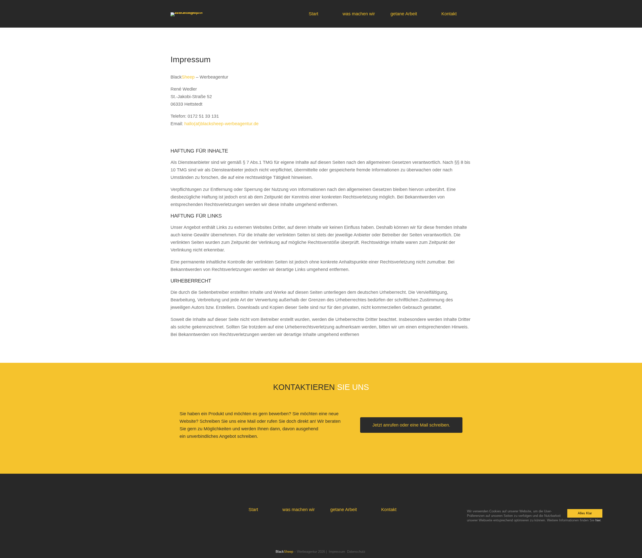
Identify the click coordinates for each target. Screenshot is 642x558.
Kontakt (449, 13)
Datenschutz (356, 551)
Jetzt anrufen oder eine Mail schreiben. (411, 425)
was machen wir (359, 13)
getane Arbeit (403, 13)
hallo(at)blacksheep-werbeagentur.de (221, 123)
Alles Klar (585, 513)
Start (313, 13)
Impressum (337, 551)
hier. (598, 520)
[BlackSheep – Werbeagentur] (196, 12)
